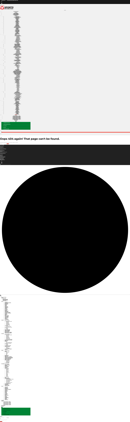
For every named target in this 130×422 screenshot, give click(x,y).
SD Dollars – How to (2, 156)
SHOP (65, 10)
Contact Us (1, 154)
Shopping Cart (2, 147)
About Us (1, 155)
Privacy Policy (2, 158)
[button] (1, 131)
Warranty (1, 151)
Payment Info (2, 157)
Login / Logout (2, 146)
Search (8, 417)
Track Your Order (2, 150)
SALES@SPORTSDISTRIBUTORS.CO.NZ (12, 0)
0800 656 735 (3, 0)
